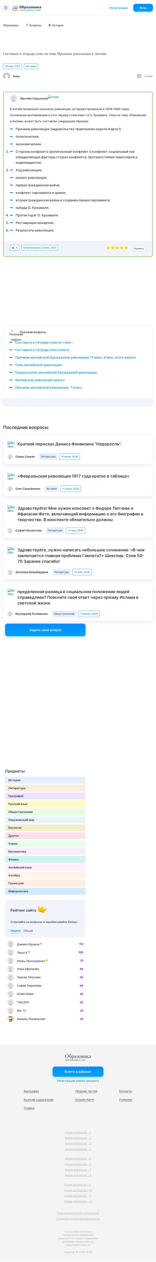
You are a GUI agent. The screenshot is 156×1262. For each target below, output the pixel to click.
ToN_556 (23, 1002)
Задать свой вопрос (45, 630)
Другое (13, 835)
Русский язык (17, 804)
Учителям (125, 1099)
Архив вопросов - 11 (77, 1195)
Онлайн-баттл (84, 1099)
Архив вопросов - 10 (78, 1190)
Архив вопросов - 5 (78, 1158)
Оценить (139, 248)
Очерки (29, 1108)
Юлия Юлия (25, 994)
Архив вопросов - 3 (78, 1143)
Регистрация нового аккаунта (78, 1080)
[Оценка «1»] (108, 248)
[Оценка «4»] (122, 248)
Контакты (125, 1091)
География (15, 796)
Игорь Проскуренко (31, 961)
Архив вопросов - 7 (78, 1169)
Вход (143, 7)
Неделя (15, 930)
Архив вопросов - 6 (78, 1164)
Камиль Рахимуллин (31, 1019)
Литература (48, 456)
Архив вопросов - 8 (78, 1175)
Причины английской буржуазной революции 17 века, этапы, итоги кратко (75, 357)
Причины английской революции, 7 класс (48, 387)
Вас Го (21, 1010)
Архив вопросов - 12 (78, 1201)
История (31, 66)
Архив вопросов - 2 (78, 1138)
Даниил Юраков (28, 944)
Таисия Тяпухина (29, 977)
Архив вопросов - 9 (77, 1184)
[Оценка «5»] (126, 248)
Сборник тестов (86, 1091)
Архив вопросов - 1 (78, 1132)
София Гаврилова (29, 985)
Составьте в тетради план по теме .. (44, 342)
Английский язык (20, 867)
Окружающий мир (21, 819)
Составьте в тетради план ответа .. (43, 350)
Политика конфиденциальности (78, 1218)
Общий (28, 930)
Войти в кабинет (78, 1072)
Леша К (22, 952)
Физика (13, 859)
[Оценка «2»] (113, 248)
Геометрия (16, 883)
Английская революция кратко (40, 380)
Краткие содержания (38, 1099)
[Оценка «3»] (117, 248)
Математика (17, 851)
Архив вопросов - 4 (78, 1149)
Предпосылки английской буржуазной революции (56, 372)
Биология (15, 827)
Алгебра (14, 875)
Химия (12, 843)
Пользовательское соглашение (78, 1213)
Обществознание (64, 613)
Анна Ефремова (28, 969)
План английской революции (38, 365)
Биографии (31, 1091)
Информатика (18, 891)
